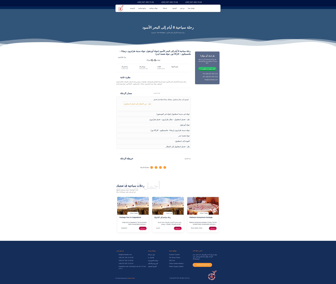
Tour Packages (161, 32)
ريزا (125, 57)
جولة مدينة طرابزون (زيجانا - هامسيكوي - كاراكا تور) (170, 130)
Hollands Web (131, 278)
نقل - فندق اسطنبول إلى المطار (178, 147)
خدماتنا (165, 8)
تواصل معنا (191, 8)
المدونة (174, 8)
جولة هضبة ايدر (184, 136)
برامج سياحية (142, 8)
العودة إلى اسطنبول (182, 141)
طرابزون (120, 57)
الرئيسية (132, 8)
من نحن (182, 8)
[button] (118, 60)
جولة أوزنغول (185, 125)
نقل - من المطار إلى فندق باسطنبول (137, 104)
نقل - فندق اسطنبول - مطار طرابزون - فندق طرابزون (169, 119)
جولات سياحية (153, 8)
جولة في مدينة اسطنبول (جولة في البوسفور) (173, 114)
